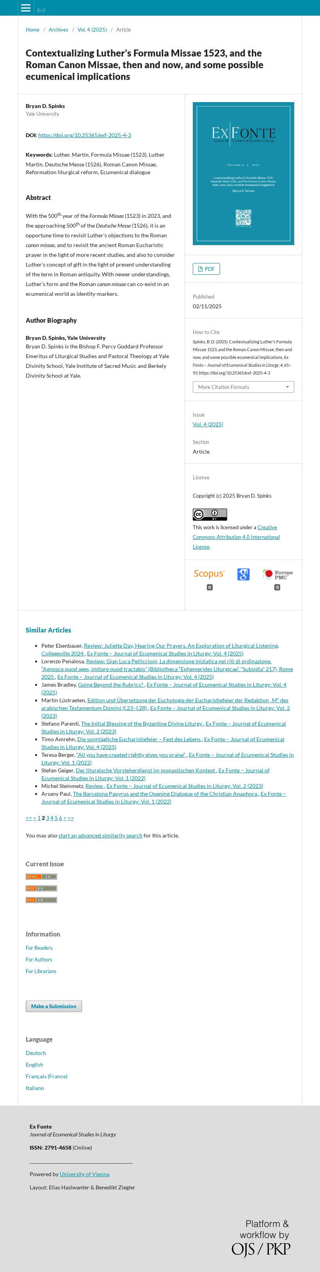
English (34, 1064)
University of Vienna (84, 1174)
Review (94, 786)
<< (29, 817)
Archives (58, 29)
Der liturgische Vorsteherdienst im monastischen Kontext (146, 770)
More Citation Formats (223, 387)
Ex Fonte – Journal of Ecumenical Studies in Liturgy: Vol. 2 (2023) (185, 786)
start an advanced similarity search (100, 835)
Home (32, 29)
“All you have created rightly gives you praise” (131, 754)
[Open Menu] (26, 8)
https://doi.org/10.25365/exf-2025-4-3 (84, 135)
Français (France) (47, 1076)
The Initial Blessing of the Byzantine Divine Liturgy (142, 723)
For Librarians (41, 971)
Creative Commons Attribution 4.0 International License (236, 537)
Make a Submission (53, 1006)
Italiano (35, 1088)
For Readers (39, 948)
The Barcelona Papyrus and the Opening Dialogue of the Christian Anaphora (165, 793)
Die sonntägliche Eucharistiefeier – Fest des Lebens (139, 739)
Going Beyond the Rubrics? (111, 684)
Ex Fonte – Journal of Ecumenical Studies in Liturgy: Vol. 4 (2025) (165, 653)
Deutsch (36, 1052)
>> (71, 817)
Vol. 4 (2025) (92, 29)
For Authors (39, 959)
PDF (209, 269)
